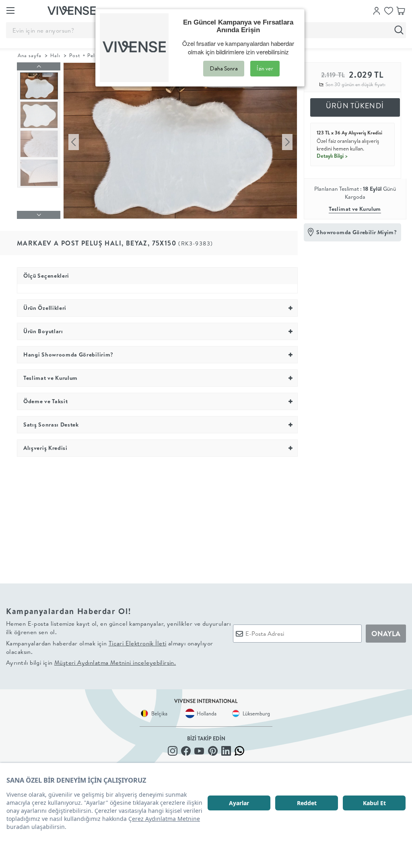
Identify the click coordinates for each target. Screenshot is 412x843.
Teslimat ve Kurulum (355, 209)
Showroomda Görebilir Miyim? (356, 232)
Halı (55, 55)
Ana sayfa (29, 55)
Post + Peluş (84, 55)
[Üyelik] (376, 10)
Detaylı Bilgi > (332, 155)
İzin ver (265, 68)
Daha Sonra (224, 68)
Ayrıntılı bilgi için (91, 662)
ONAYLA (385, 634)
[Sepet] (401, 10)
